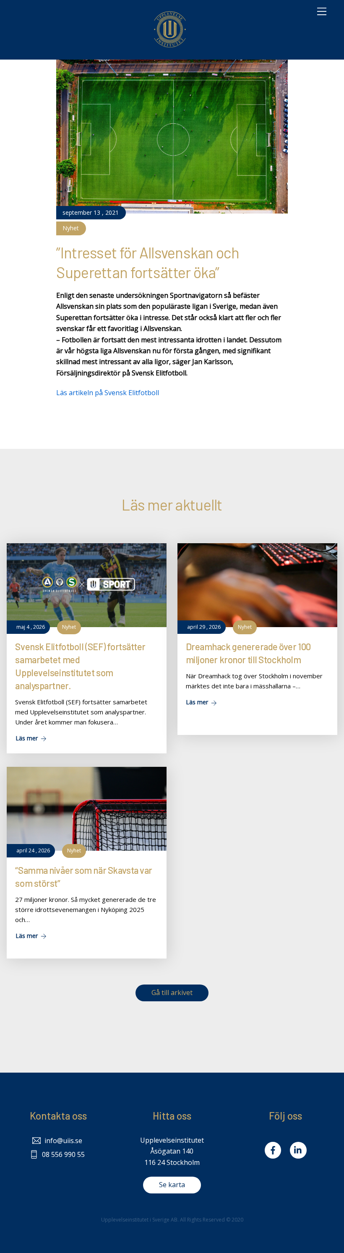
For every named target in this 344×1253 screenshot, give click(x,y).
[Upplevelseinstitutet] (170, 48)
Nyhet (71, 228)
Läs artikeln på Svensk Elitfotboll (107, 392)
